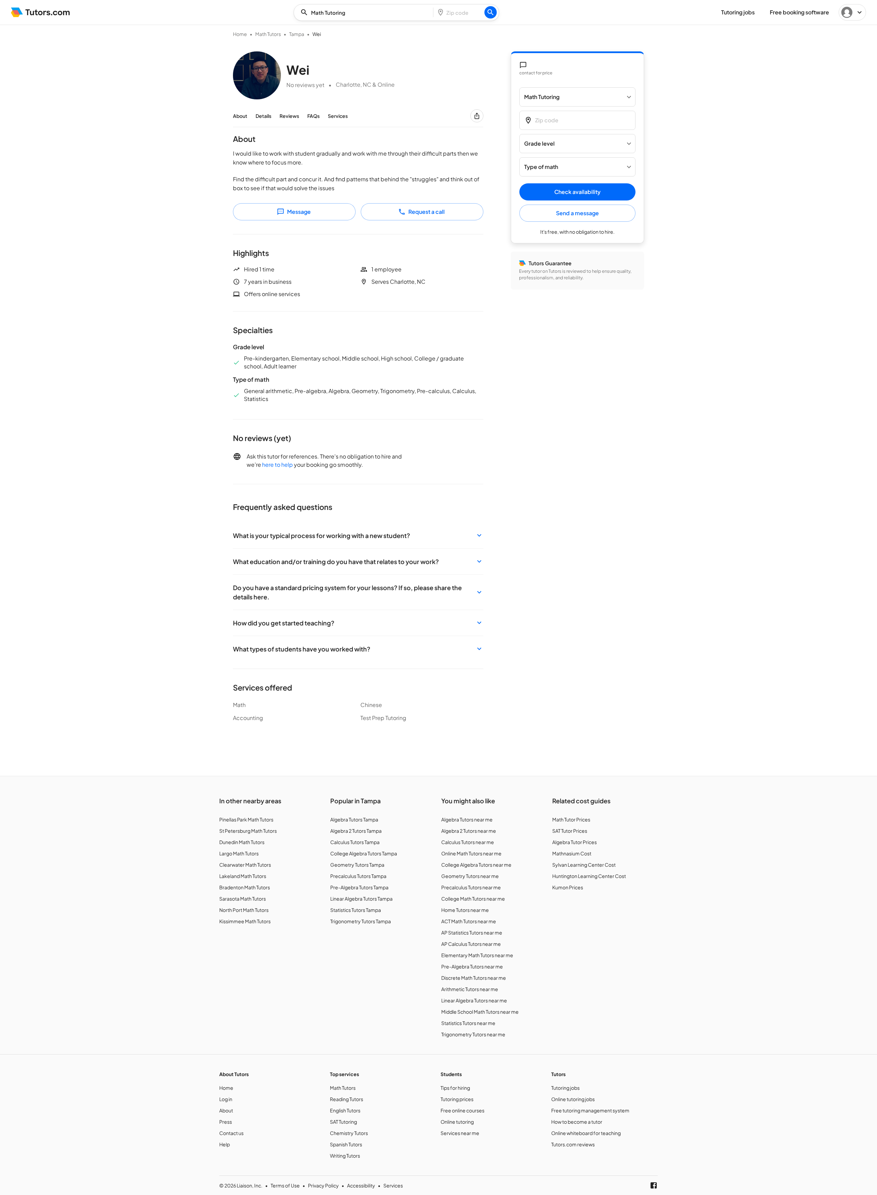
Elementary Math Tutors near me (477, 955)
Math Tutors (268, 34)
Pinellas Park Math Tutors (246, 819)
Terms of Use (285, 1185)
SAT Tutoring (343, 1122)
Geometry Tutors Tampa (357, 865)
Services (338, 116)
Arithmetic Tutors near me (469, 989)
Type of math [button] (541, 167)
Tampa (296, 34)
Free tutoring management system (590, 1110)
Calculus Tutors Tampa (355, 842)
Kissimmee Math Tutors (245, 921)
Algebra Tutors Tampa (354, 819)
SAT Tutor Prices (569, 831)
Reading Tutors (346, 1099)
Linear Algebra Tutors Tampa (361, 898)
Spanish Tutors (346, 1144)
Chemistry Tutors (349, 1133)
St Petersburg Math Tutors (248, 831)
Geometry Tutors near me (470, 876)
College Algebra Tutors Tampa (363, 853)
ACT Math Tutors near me (468, 921)
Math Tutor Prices (571, 819)
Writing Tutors (345, 1156)
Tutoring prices (457, 1099)
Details (263, 116)
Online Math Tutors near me (471, 853)
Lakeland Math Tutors (242, 876)
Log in (225, 1099)
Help (224, 1144)
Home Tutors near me (465, 910)
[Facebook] (654, 1185)
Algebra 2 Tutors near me (468, 831)
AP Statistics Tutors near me (471, 932)
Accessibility (361, 1185)
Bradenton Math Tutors (244, 887)
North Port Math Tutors (244, 910)
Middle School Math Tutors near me (480, 1012)
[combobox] (365, 12)
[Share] (476, 115)
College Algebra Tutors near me (476, 865)
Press (225, 1122)
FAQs (313, 116)
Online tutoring (457, 1122)
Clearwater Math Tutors (245, 865)
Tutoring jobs (565, 1088)
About (240, 116)
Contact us (231, 1133)
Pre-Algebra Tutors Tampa (359, 887)
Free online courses (462, 1110)
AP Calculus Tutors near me (471, 944)
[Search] (490, 12)
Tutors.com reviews (573, 1144)
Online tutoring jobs (573, 1099)
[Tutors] (40, 12)
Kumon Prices (567, 887)
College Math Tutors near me (473, 898)
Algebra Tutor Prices (574, 842)
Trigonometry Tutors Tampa (360, 921)
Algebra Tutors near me (467, 819)
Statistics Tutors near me (468, 1023)
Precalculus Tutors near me (471, 887)
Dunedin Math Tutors (241, 842)
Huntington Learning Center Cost (589, 876)
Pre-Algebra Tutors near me (472, 966)
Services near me (460, 1133)
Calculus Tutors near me (467, 842)
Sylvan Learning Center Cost (584, 865)
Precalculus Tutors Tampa (358, 876)
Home (240, 34)
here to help (277, 464)
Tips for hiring (455, 1088)
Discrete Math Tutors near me (473, 978)
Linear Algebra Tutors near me (474, 1000)
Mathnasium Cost (571, 853)
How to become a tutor (576, 1122)
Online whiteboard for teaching (586, 1133)
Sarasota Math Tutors (242, 898)
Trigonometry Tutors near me (473, 1034)
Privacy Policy (323, 1185)
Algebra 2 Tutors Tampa (356, 831)
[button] (358, 535)
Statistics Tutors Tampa (355, 910)
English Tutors (345, 1110)
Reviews (289, 116)
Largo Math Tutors (239, 853)
